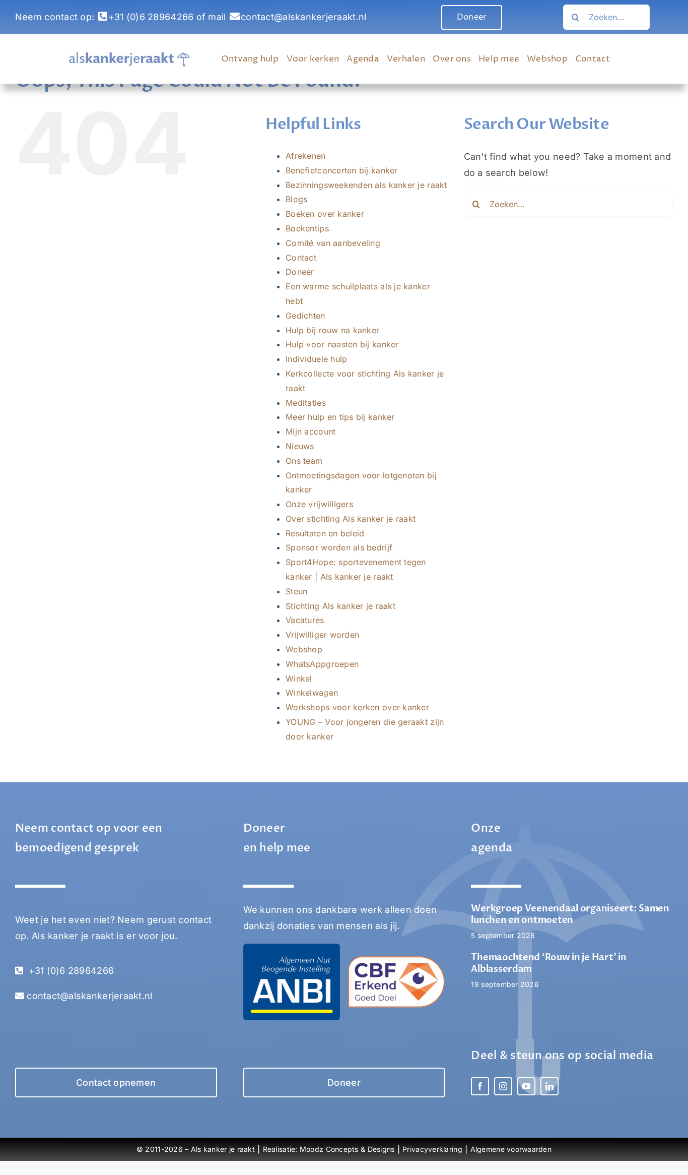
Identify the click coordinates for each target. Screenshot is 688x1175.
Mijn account (310, 431)
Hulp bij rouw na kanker (332, 330)
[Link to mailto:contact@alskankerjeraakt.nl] (235, 17)
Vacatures (305, 620)
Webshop (304, 649)
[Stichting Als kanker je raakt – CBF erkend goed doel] (396, 960)
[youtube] (526, 1086)
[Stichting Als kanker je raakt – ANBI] (291, 948)
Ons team (304, 461)
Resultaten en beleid (325, 533)
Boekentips (307, 228)
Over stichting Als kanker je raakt (351, 519)
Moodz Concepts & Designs (347, 1149)
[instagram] (503, 1086)
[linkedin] (549, 1086)
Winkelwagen (312, 693)
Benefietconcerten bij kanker (342, 170)
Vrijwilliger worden (322, 635)
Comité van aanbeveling (333, 243)
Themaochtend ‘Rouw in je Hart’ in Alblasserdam (548, 963)
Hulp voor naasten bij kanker (342, 344)
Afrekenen (305, 156)
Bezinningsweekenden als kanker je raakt (366, 185)
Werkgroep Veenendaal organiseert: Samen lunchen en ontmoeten (570, 914)
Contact (301, 258)
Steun (296, 591)
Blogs (296, 199)
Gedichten (305, 316)
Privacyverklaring (432, 1149)
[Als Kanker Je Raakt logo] (129, 56)
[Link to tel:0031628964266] (102, 17)
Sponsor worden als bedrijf (339, 547)
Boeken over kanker (325, 214)
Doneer (300, 272)
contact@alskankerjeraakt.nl (303, 17)
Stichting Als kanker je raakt (340, 606)
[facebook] (480, 1086)
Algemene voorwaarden (511, 1149)
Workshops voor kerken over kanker (357, 707)
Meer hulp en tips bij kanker (340, 417)
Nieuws (300, 446)
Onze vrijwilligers (319, 504)
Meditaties (306, 403)
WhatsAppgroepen (322, 664)
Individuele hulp (316, 359)
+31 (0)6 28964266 (151, 17)
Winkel (299, 678)
